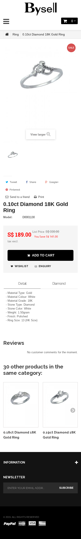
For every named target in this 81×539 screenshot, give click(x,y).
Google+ (54, 182)
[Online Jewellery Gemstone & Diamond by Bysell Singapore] (40, 8)
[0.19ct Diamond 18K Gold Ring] (60, 404)
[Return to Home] (7, 34)
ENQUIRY (44, 266)
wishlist (21, 266)
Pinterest (14, 189)
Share (32, 182)
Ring (16, 34)
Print (41, 197)
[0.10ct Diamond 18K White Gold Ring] (12, 159)
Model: (7, 217)
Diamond (58, 283)
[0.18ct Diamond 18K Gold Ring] (20, 404)
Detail (22, 283)
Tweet (13, 182)
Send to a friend (20, 197)
